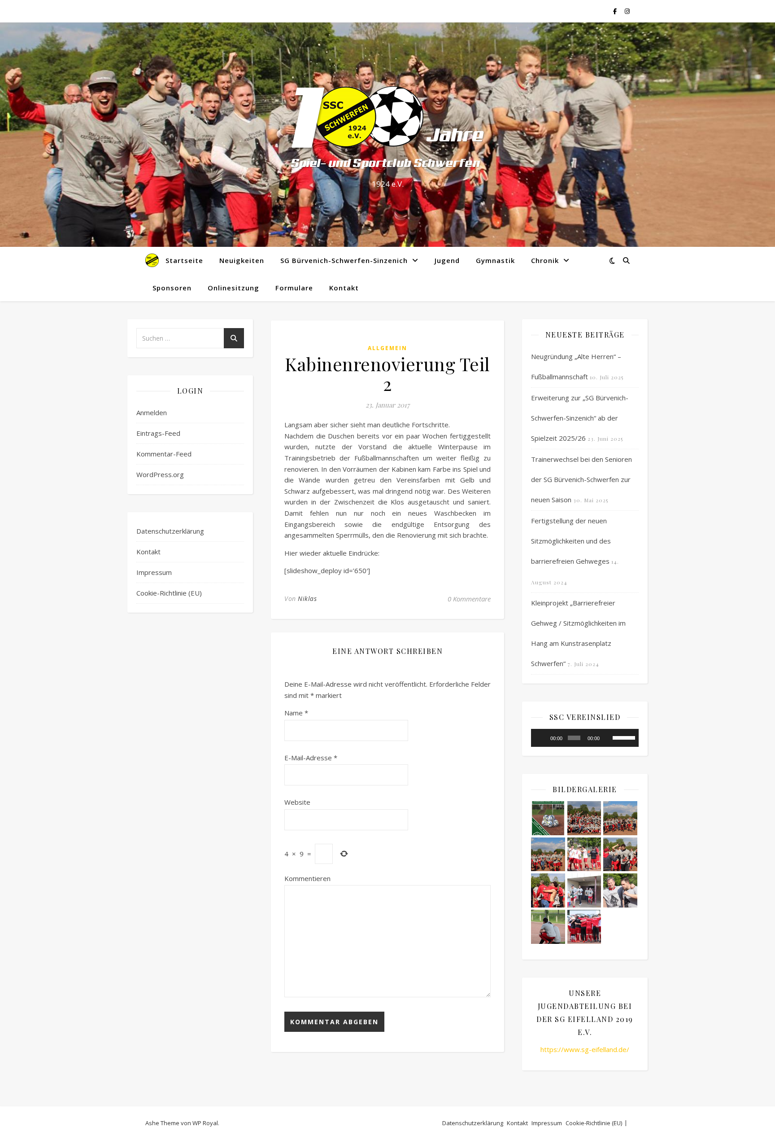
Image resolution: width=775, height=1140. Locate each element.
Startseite (184, 260)
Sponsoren (172, 287)
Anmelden (151, 412)
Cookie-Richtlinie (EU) (169, 592)
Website (297, 802)
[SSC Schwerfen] (387, 126)
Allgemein (387, 348)
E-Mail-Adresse (310, 757)
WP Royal (205, 1123)
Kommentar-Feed (164, 453)
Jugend (447, 260)
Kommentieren (307, 878)
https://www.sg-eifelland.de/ (584, 1049)
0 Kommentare (469, 598)
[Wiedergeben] (542, 737)
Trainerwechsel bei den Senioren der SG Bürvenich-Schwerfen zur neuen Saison (581, 479)
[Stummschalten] (607, 737)
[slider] (623, 737)
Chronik (545, 260)
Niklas (307, 598)
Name (296, 712)
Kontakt (344, 287)
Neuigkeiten (241, 260)
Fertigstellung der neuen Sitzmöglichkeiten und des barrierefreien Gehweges (571, 541)
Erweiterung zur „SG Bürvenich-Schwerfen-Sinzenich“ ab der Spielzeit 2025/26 (579, 418)
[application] (585, 738)
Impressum (154, 572)
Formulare (294, 287)
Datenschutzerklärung (170, 530)
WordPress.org (160, 474)
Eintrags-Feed (158, 433)
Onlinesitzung (233, 287)
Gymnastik (495, 260)
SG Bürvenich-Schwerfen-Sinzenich (344, 260)
